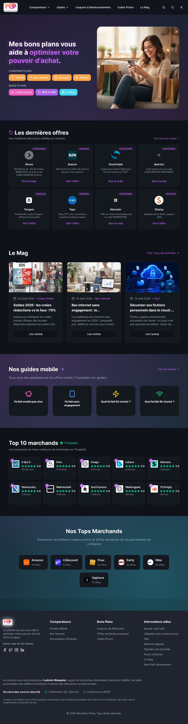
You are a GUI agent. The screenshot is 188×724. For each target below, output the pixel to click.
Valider (94, 381)
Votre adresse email (70, 364)
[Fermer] (130, 332)
